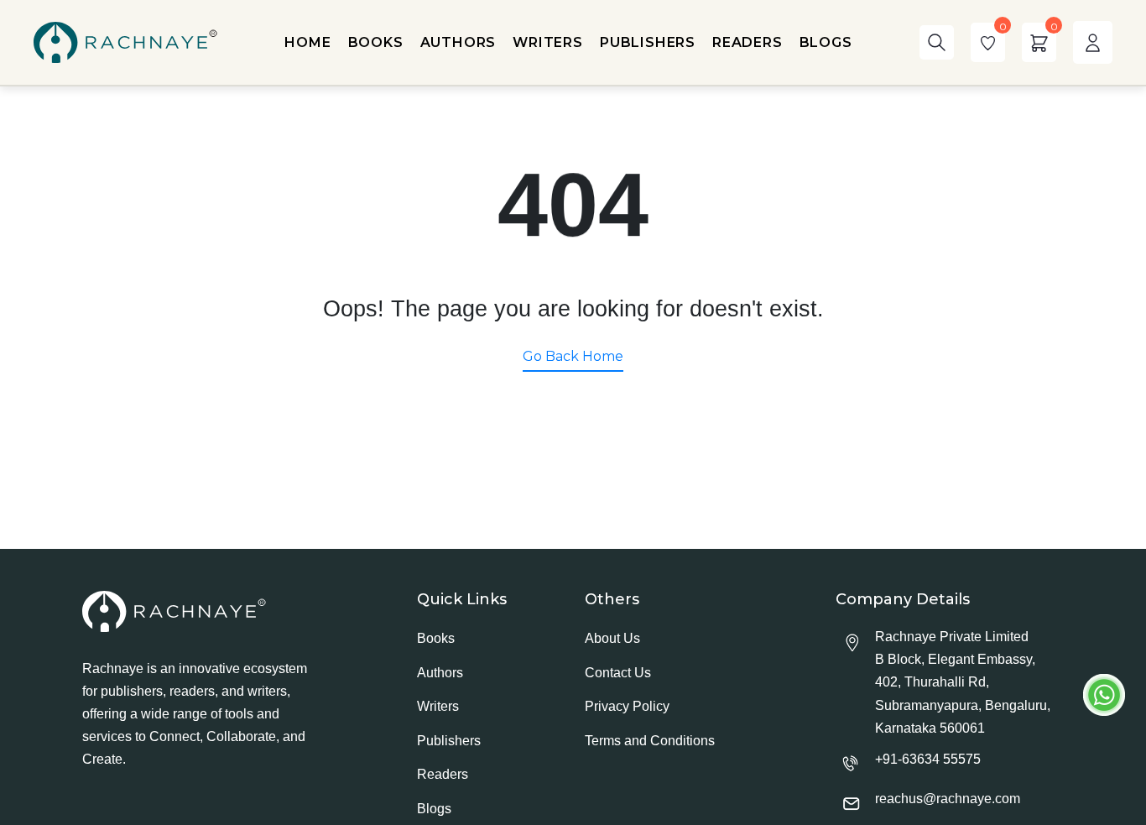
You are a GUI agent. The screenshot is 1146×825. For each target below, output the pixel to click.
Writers (438, 706)
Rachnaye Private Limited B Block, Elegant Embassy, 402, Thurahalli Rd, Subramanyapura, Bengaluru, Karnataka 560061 (962, 682)
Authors (440, 673)
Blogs (434, 809)
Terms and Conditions (650, 741)
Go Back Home (573, 356)
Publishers (449, 741)
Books (436, 638)
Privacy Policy (627, 706)
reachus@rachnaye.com (947, 798)
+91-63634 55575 (928, 759)
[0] (988, 42)
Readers (442, 774)
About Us (612, 638)
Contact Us (618, 673)
